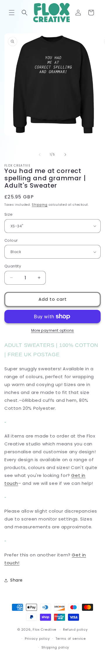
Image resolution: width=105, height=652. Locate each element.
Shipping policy (55, 647)
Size (8, 214)
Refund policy (75, 629)
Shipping (40, 205)
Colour (11, 240)
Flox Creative (44, 629)
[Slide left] (39, 154)
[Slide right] (65, 154)
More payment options (52, 330)
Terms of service (70, 638)
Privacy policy (37, 638)
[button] (11, 12)
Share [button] (16, 580)
